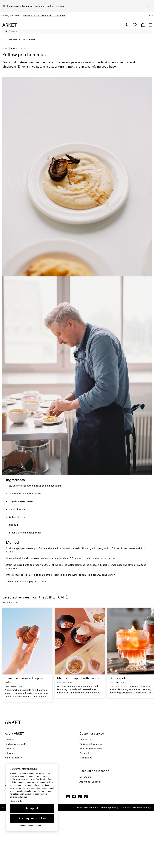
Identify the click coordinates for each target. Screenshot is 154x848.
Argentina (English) (90, 782)
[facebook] (74, 796)
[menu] (150, 24)
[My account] (126, 25)
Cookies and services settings (135, 807)
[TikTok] (86, 796)
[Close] (148, 6)
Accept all (31, 808)
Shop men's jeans (37, 15)
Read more (17, 801)
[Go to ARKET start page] (9, 25)
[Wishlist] (135, 25)
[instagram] (68, 796)
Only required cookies (31, 818)
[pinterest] (80, 796)
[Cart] (143, 25)
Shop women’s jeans (15, 15)
